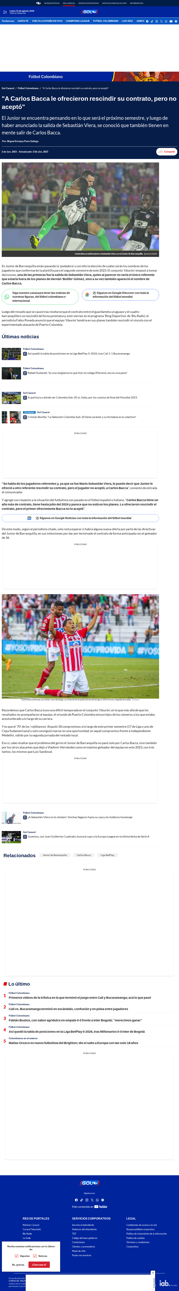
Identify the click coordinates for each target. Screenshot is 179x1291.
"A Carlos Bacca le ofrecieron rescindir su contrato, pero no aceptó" (75, 88)
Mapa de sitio (78, 1251)
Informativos (136, 3)
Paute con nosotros (81, 1255)
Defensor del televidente (84, 1229)
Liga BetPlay (107, 855)
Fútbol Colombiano (28, 88)
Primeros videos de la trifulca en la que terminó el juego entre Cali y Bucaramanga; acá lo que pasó (80, 997)
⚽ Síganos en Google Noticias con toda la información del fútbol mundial (83, 518)
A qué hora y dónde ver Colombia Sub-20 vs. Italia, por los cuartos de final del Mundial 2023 (82, 397)
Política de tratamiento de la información (146, 1233)
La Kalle (27, 1238)
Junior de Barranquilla (55, 855)
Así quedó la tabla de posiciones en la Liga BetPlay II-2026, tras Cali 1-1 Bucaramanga (79, 353)
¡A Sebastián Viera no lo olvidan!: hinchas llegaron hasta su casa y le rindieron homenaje (80, 817)
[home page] (38, 3)
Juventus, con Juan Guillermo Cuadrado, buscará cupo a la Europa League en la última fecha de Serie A (88, 836)
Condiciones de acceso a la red (141, 1225)
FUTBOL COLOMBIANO (105, 21)
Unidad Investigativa (88, 3)
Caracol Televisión (32, 1229)
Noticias (42, 1256)
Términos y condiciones (137, 1242)
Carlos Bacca (84, 855)
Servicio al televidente (83, 1225)
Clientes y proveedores (83, 1247)
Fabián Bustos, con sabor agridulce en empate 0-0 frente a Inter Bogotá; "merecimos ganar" (75, 1020)
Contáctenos (78, 1242)
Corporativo (132, 1247)
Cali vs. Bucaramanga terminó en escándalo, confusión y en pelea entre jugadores (68, 1009)
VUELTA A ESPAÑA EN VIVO (47, 21)
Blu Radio (27, 1233)
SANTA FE (22, 21)
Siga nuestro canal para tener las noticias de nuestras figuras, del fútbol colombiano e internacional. (41, 296)
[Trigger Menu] (5, 12)
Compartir (169, 151)
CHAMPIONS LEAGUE (78, 21)
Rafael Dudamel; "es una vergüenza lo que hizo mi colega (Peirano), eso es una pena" (77, 372)
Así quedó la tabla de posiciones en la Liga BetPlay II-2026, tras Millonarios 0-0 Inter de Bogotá (77, 1031)
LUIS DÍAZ (127, 21)
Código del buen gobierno (84, 1238)
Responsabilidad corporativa (140, 1229)
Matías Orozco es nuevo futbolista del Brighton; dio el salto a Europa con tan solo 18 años (73, 1043)
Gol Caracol (69, 3)
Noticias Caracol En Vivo (114, 3)
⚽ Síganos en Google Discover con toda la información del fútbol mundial (121, 294)
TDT (74, 1233)
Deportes (25, 1256)
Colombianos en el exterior (23, 1038)
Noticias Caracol (31, 1225)
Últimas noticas (51, 3)
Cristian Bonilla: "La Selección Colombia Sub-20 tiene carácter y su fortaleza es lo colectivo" (82, 416)
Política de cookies (135, 1238)
